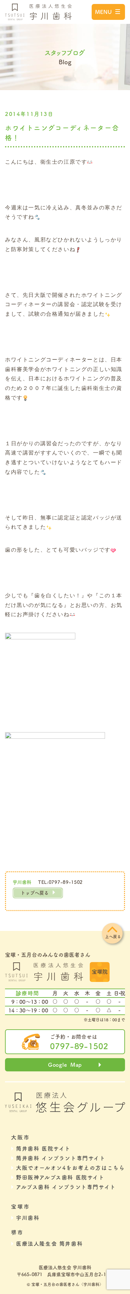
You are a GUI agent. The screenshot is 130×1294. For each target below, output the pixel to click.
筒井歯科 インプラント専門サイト (61, 1158)
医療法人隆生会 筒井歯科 (49, 1243)
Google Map (65, 1064)
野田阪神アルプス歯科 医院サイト (60, 1177)
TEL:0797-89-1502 (60, 882)
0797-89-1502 (79, 1046)
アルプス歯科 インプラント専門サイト (66, 1187)
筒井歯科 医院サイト (43, 1148)
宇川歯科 (27, 1217)
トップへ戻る (35, 892)
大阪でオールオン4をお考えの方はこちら (70, 1167)
